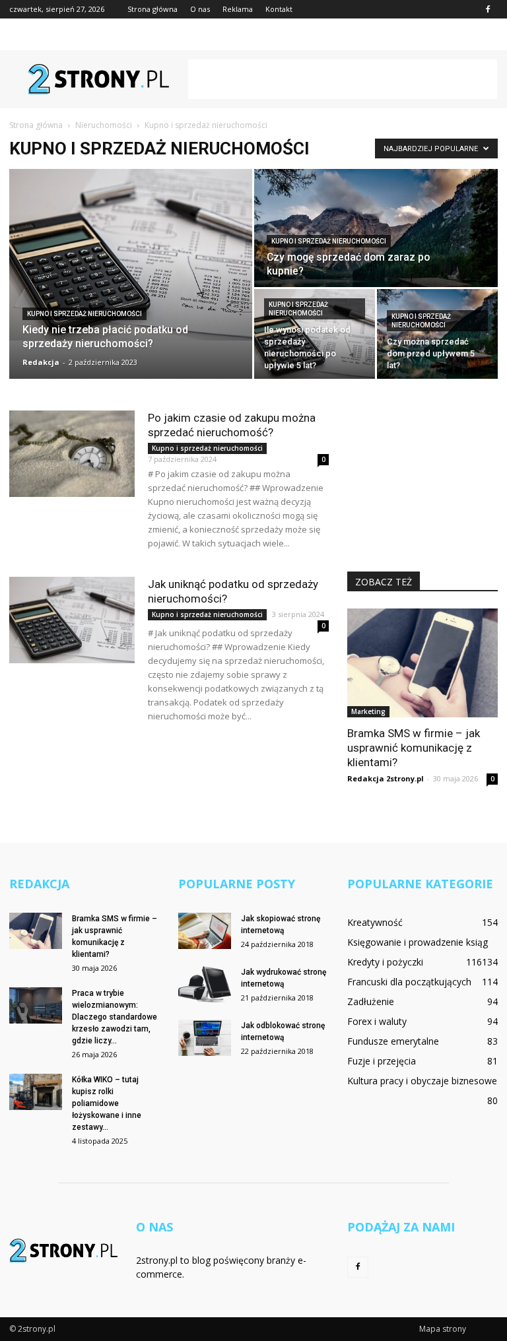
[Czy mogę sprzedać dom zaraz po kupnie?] (376, 228)
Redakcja (40, 362)
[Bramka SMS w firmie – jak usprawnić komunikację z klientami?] (422, 662)
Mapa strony (442, 1328)
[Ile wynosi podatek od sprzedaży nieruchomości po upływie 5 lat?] (314, 334)
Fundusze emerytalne (393, 1041)
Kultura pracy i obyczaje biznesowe (422, 1080)
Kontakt (278, 9)
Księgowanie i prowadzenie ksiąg (417, 942)
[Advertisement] (342, 79)
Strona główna (152, 9)
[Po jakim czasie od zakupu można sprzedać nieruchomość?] (72, 453)
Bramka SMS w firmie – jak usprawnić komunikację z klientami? (413, 748)
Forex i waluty (377, 1021)
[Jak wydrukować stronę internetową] (204, 984)
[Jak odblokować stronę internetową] (204, 1038)
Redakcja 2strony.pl (385, 778)
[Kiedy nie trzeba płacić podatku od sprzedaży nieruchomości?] (130, 255)
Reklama (237, 9)
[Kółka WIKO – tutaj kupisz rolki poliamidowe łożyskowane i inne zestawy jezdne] (35, 1092)
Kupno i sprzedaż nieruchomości (84, 313)
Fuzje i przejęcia (381, 1061)
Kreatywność (375, 922)
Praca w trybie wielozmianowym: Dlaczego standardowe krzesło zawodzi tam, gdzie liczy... (114, 1017)
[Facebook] (488, 9)
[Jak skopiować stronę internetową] (204, 931)
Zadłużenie (370, 1001)
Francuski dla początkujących (409, 981)
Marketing (368, 711)
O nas (200, 9)
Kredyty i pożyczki (385, 962)
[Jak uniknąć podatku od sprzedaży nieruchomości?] (72, 620)
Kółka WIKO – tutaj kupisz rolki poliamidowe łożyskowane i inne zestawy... (106, 1103)
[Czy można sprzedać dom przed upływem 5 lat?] (437, 334)
